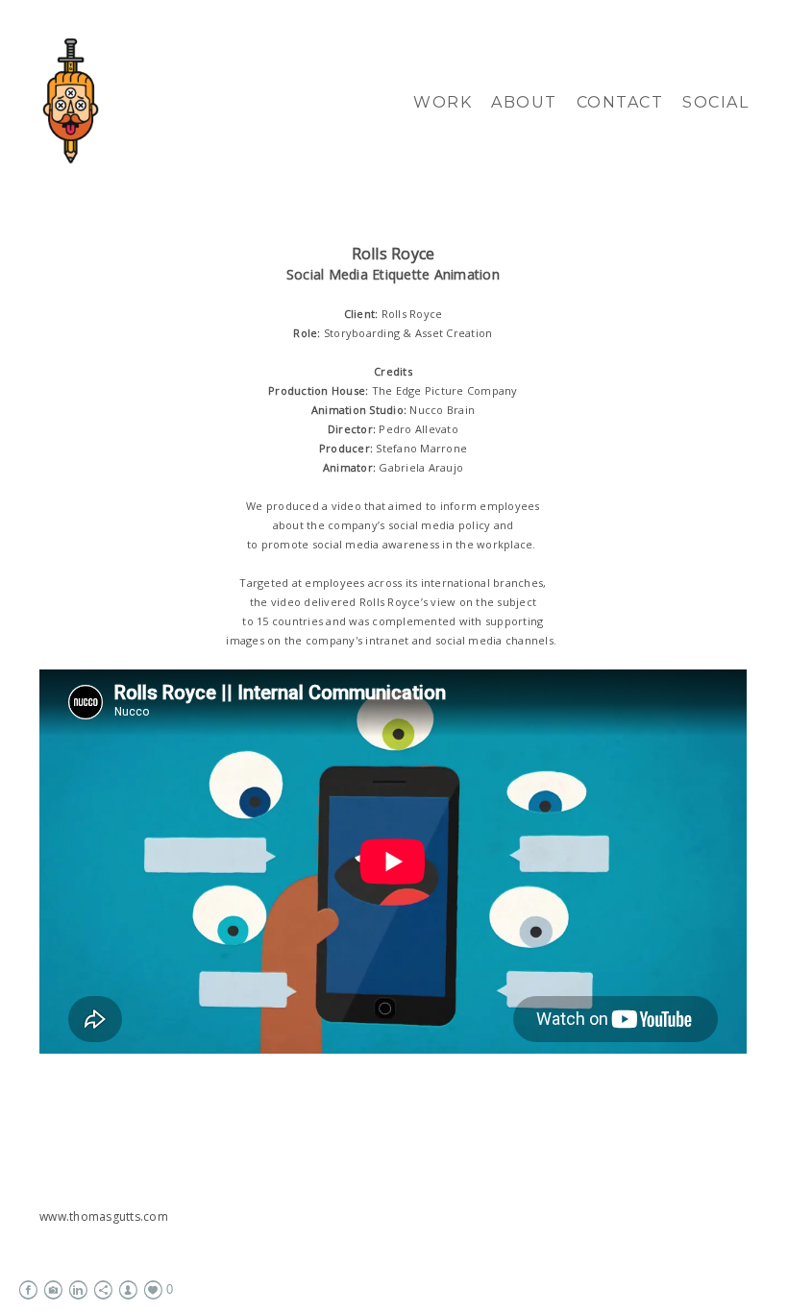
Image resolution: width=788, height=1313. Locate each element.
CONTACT (620, 102)
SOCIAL (715, 102)
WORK (442, 102)
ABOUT (524, 102)
